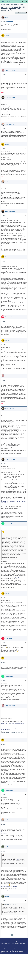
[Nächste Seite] (16, 935)
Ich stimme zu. (4, 952)
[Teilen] (26, 13)
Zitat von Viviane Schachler (10, 904)
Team (3, 10)
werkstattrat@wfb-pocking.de (13, 577)
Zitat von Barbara (8, 532)
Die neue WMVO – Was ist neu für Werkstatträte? (12, 723)
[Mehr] (26, 21)
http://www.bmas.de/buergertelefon (9, 886)
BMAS (12, 916)
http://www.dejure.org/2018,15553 (8, 890)
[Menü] (26, 1)
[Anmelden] (23, 1)
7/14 (14, 888)
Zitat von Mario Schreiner (9, 855)
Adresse (17, 859)
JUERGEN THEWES (15, 732)
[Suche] (19, 1)
